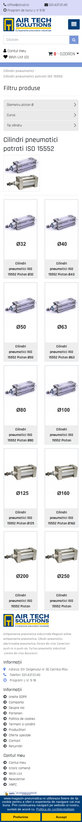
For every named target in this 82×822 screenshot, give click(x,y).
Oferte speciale (20, 735)
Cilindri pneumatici (18, 71)
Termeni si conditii (22, 724)
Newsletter (17, 779)
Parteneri (15, 713)
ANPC (13, 784)
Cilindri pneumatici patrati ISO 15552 (33, 76)
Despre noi (16, 707)
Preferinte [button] (20, 817)
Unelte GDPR (18, 696)
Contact (14, 740)
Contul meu (16, 50)
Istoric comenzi (19, 768)
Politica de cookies (22, 718)
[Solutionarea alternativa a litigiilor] (20, 794)
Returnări (15, 746)
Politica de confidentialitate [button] (55, 809)
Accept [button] (61, 817)
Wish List (15, 773)
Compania (16, 702)
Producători (17, 729)
